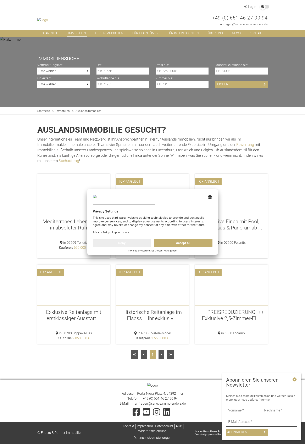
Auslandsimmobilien (88, 111)
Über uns (215, 33)
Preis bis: (162, 65)
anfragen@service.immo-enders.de (244, 24)
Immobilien (77, 33)
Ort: (98, 65)
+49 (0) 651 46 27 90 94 (240, 18)
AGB (179, 426)
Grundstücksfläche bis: (231, 65)
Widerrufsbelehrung (152, 431)
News (236, 33)
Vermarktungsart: (49, 65)
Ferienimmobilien (109, 33)
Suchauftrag (69, 161)
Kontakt (256, 33)
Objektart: (44, 78)
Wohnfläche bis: (108, 78)
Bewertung (245, 144)
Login (251, 7)
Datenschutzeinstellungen (152, 438)
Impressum (145, 426)
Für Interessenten (183, 33)
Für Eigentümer (145, 33)
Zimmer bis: (164, 78)
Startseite (50, 33)
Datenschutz (164, 426)
